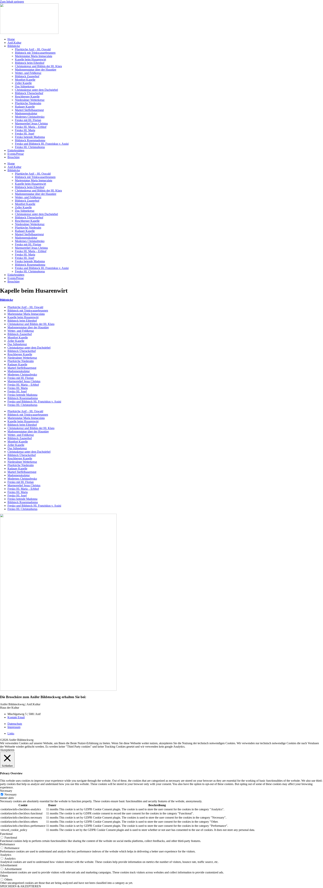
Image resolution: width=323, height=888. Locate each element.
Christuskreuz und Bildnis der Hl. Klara (38, 66)
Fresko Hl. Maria (25, 130)
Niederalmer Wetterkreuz (29, 99)
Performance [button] (7, 844)
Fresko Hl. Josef (24, 133)
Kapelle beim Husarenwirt (30, 59)
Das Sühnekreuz (24, 86)
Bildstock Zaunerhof (27, 76)
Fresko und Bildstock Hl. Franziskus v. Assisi (42, 143)
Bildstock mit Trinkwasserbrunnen (35, 52)
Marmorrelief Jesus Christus (31, 123)
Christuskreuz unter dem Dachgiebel (36, 89)
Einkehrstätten (15, 150)
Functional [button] (6, 833)
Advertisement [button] (8, 865)
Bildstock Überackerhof (29, 93)
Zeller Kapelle (23, 83)
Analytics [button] (5, 854)
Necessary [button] (6, 790)
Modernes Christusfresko (29, 116)
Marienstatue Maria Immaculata (33, 56)
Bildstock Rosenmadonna (30, 140)
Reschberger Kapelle (27, 96)
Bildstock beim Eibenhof (29, 62)
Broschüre (13, 157)
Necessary (10, 794)
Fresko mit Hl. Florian (28, 120)
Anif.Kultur (14, 42)
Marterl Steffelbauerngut (29, 110)
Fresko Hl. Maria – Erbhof (30, 126)
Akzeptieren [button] (7, 750)
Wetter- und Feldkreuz (28, 73)
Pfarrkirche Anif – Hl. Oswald (33, 49)
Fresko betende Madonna (30, 137)
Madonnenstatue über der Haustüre (35, 69)
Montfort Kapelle (25, 79)
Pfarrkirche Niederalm (28, 103)
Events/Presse (15, 153)
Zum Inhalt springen (12, 1)
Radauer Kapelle (25, 106)
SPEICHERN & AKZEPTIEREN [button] (20, 886)
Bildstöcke (13, 46)
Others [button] (4, 875)
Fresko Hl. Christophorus (30, 147)
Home (11, 39)
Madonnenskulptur (26, 113)
